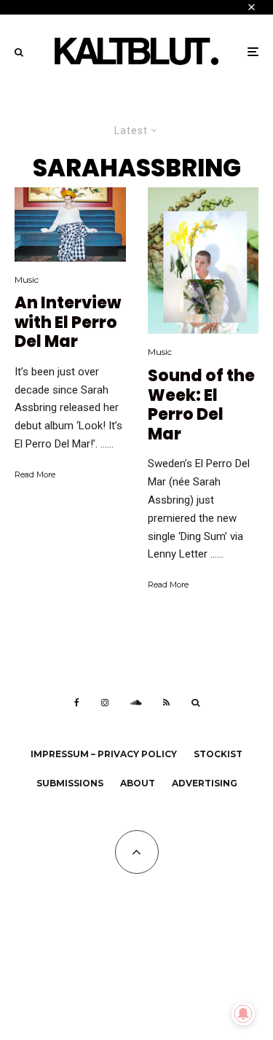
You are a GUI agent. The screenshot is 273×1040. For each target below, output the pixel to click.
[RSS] (166, 702)
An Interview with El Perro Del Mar (68, 322)
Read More (35, 474)
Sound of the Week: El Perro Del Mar (201, 405)
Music (27, 279)
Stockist (218, 753)
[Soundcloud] (135, 702)
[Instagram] (104, 702)
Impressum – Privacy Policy (104, 753)
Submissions (69, 783)
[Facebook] (76, 702)
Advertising (204, 783)
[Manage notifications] (243, 1013)
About (137, 783)
